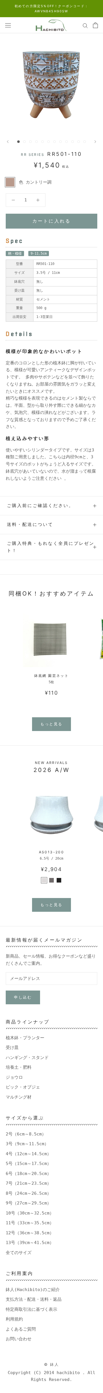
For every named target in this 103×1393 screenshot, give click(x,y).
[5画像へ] (42, 141)
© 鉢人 (51, 1364)
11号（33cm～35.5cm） (30, 1222)
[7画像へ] (54, 141)
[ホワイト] (44, 880)
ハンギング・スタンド (27, 1057)
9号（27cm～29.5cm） (28, 1203)
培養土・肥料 (18, 1067)
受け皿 (12, 1047)
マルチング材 (18, 1097)
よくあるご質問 (21, 1329)
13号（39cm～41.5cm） (30, 1242)
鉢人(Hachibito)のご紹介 (33, 1289)
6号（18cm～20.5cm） (28, 1173)
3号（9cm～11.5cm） (27, 1143)
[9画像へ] (66, 141)
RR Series (32, 154)
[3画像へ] (30, 141)
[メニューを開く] (8, 25)
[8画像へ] (60, 141)
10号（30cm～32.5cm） (30, 1213)
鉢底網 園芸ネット (51, 675)
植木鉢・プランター (25, 1037)
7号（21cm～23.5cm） (28, 1183)
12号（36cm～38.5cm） (30, 1232)
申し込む (23, 997)
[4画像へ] (36, 141)
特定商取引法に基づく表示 (31, 1309)
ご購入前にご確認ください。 (40, 505)
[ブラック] (59, 880)
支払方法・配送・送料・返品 (34, 1299)
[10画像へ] (72, 141)
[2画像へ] (24, 141)
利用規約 (14, 1319)
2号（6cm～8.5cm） (26, 1134)
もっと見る (51, 724)
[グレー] (51, 880)
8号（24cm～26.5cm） (28, 1193)
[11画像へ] (78, 141)
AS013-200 (51, 852)
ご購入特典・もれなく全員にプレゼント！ (50, 547)
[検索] (85, 25)
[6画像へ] (48, 141)
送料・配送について (30, 524)
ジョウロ (14, 1077)
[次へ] (95, 141)
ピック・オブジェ (23, 1087)
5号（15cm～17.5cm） (28, 1163)
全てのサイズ (18, 1252)
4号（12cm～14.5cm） (28, 1153)
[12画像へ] (84, 141)
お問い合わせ (18, 1338)
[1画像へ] (18, 141)
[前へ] (8, 141)
